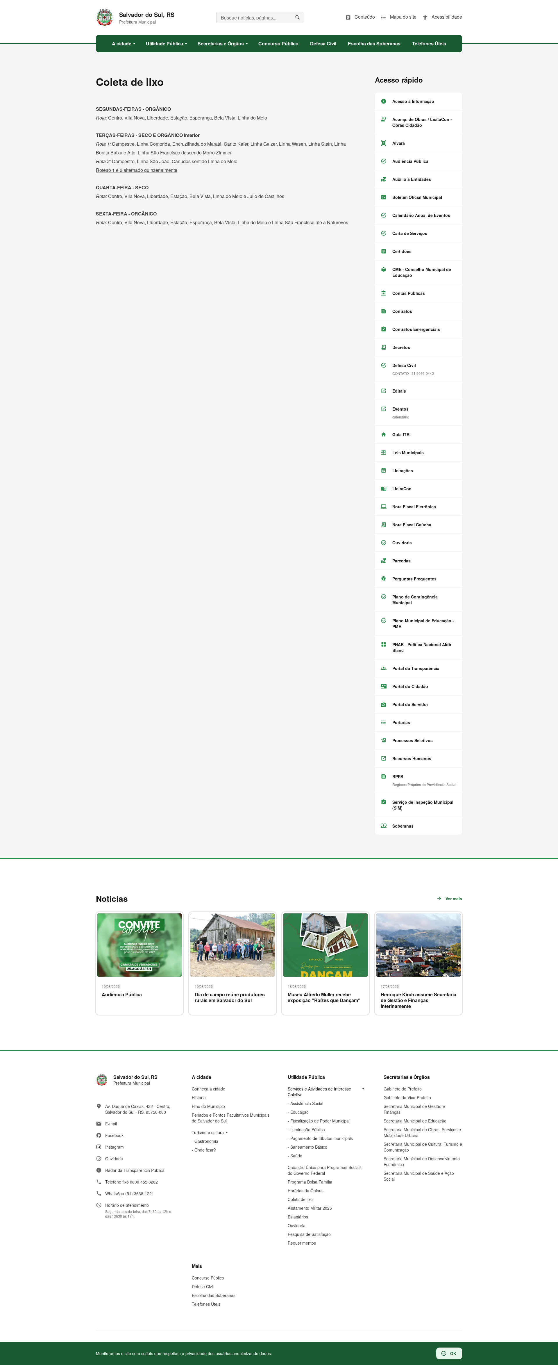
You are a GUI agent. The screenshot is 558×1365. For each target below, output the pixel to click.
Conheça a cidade (208, 1089)
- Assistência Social (305, 1103)
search (298, 17)
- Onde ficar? (204, 1150)
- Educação (298, 1112)
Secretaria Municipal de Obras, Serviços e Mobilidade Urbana (422, 1132)
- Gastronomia (205, 1141)
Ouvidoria (296, 1225)
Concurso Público (208, 1278)
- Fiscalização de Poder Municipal (319, 1121)
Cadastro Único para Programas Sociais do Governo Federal (325, 1170)
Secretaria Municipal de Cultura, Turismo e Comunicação (423, 1147)
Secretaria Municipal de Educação (415, 1121)
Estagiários (298, 1217)
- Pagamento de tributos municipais (320, 1138)
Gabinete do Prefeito (403, 1089)
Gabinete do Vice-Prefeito (407, 1097)
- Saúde (295, 1156)
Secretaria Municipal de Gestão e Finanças (414, 1109)
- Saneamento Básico (307, 1147)
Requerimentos (302, 1243)
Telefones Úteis (206, 1304)
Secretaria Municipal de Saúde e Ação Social (419, 1176)
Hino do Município (208, 1106)
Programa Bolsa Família (310, 1182)
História (199, 1097)
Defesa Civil (203, 1286)
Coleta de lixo (300, 1199)
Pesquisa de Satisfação (309, 1234)
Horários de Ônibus (305, 1190)
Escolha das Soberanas (213, 1295)
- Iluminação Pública (306, 1129)
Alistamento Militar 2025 (310, 1208)
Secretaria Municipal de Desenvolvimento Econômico (422, 1161)
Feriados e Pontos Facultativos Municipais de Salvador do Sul (230, 1118)
